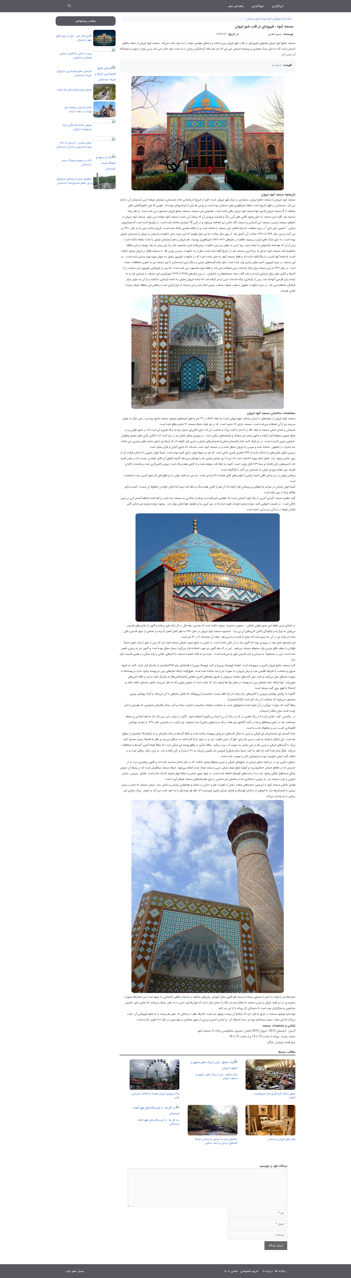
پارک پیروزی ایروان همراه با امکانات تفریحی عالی (155, 1095)
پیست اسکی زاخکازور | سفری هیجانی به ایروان (76, 55)
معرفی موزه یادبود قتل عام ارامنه (74, 90)
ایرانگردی (277, 6)
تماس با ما (231, 1271)
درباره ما (267, 1271)
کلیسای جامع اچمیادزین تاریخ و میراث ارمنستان (74, 73)
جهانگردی (258, 6)
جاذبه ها (287, 19)
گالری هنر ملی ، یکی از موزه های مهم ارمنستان (74, 38)
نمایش (277, 65)
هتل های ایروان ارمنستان (281, 1139)
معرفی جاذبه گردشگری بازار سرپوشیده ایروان (274, 1095)
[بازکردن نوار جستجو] (69, 6)
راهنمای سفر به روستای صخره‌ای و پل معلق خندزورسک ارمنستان (74, 181)
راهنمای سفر (236, 6)
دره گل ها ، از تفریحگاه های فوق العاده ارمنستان (158, 1122)
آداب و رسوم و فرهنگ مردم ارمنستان (77, 162)
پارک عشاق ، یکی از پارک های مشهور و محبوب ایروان (216, 1076)
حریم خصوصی (249, 1271)
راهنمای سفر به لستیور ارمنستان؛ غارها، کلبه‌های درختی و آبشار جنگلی (216, 1141)
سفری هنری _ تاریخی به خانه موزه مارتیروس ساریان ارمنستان (74, 145)
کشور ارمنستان (253, 19)
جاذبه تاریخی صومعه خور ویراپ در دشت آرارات (78, 109)
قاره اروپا (266, 19)
